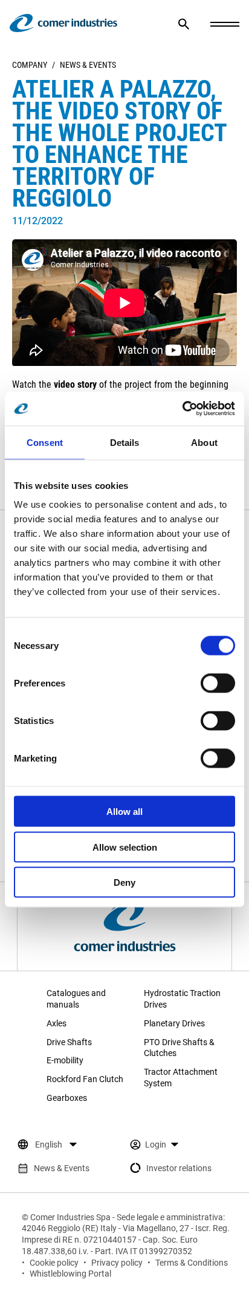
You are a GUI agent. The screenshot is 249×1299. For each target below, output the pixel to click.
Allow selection (124, 847)
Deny (124, 882)
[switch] (218, 683)
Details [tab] (125, 442)
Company (29, 65)
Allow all (124, 811)
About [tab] (204, 442)
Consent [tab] (45, 442)
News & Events (88, 65)
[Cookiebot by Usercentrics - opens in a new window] (182, 409)
